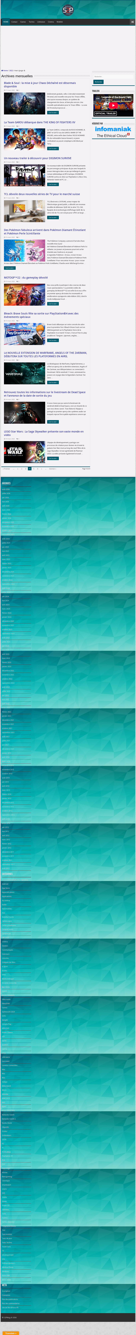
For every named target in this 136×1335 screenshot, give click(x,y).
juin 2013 (5, 782)
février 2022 (6, 712)
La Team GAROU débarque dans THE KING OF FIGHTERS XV (39, 122)
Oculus (4, 1131)
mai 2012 (5, 831)
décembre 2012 (8, 802)
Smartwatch (6, 1185)
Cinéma (51, 22)
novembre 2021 (8, 724)
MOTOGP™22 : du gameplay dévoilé (26, 277)
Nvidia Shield (7, 1123)
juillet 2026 (6, 493)
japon (4, 1041)
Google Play (6, 1024)
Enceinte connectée (9, 983)
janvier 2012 (6, 848)
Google (5, 1020)
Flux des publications (10, 1299)
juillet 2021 (6, 741)
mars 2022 (6, 708)
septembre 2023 (8, 634)
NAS (3, 1102)
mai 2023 (5, 650)
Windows (5, 1271)
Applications (6, 896)
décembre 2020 (8, 749)
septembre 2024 (8, 584)
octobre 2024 (7, 580)
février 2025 (6, 563)
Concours (5, 954)
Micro (4, 1090)
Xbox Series (6, 1280)
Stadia (4, 1197)
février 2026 (6, 514)
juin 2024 (5, 596)
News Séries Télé (8, 1111)
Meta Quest (6, 1086)
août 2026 (6, 489)
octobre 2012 (7, 811)
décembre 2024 (8, 572)
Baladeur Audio (8, 917)
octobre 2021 (7, 728)
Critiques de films (8, 962)
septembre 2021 (8, 732)
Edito (4, 975)
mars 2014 (6, 761)
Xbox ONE (6, 1276)
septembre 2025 (8, 535)
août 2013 (6, 778)
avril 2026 (5, 506)
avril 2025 (5, 555)
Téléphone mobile (9, 1226)
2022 (11, 71)
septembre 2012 (8, 815)
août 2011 (6, 868)
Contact (14, 22)
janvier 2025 (6, 568)
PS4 (3, 1160)
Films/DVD (6, 1004)
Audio (4, 905)
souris (4, 1189)
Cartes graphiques (9, 925)
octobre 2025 (7, 531)
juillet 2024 (6, 592)
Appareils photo (8, 892)
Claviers (5, 946)
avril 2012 (5, 835)
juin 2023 (5, 646)
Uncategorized (7, 1255)
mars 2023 (6, 658)
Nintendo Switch (8, 1115)
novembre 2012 (8, 807)
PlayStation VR (7, 1156)
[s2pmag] (68, 9)
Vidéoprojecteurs (8, 1263)
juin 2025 (5, 547)
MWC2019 (6, 1098)
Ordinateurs (6, 1135)
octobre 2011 (7, 860)
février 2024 (6, 613)
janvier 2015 (6, 753)
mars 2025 (6, 559)
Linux (4, 1053)
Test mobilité (7, 1234)
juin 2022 (5, 695)
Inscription (6, 1291)
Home (5, 71)
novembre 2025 (8, 526)
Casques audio (7, 929)
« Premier (6, 469)
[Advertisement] (68, 47)
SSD (3, 1193)
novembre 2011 (8, 856)
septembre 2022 (8, 683)
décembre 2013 (8, 765)
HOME (5, 22)
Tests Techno (7, 1243)
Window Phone (7, 1267)
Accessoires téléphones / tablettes (15, 880)
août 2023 (6, 638)
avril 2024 (5, 605)
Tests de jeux (7, 1238)
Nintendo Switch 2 (9, 1119)
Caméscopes (7, 921)
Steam (4, 1201)
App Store (6, 888)
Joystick (5, 1045)
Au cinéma (6, 900)
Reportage (6, 1168)
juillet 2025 (6, 543)
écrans (4, 971)
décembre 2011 (8, 852)
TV (3, 1251)
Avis (3, 913)
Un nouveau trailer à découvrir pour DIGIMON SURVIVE (37, 158)
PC (3, 1144)
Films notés (6, 999)
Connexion (6, 1295)
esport (4, 991)
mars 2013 (6, 790)
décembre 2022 (8, 671)
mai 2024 (5, 601)
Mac (3, 1069)
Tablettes (5, 1210)
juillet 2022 (6, 691)
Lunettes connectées (9, 1065)
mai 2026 (5, 502)
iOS (3, 1036)
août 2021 (6, 737)
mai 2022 (5, 699)
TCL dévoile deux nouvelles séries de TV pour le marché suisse (42, 194)
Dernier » (52, 469)
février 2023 (6, 662)
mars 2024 (6, 609)
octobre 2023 (7, 629)
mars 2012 (6, 840)
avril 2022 (5, 704)
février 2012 (6, 844)
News (4, 1107)
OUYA (4, 1140)
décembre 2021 (8, 720)
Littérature (41, 22)
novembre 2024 (8, 576)
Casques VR (6, 933)
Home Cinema (7, 1032)
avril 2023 (5, 654)
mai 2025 (5, 551)
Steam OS (5, 1205)
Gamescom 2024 (8, 1012)
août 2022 (6, 687)
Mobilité (60, 22)
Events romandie (8, 995)
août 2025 (6, 539)
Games (23, 22)
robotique (6, 1181)
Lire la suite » (53, 113)
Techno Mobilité (8, 1222)
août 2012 (6, 819)
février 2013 (6, 794)
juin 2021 (5, 745)
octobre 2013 (7, 774)
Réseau (4, 1172)
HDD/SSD (5, 1028)
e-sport (5, 966)
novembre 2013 (8, 770)
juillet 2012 (6, 823)
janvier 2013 (6, 798)
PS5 (3, 1164)
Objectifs (5, 1127)
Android (5, 884)
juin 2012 (5, 827)
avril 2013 (5, 786)
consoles (5, 958)
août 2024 (6, 588)
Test (3, 1230)
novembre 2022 (8, 675)
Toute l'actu (6, 1247)
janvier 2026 (6, 518)
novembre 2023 (8, 625)
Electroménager (8, 979)
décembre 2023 (8, 621)
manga (4, 1082)
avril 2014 (5, 757)
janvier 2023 (6, 667)
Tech (4, 1214)
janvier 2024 (6, 617)
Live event (5, 1061)
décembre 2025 (8, 522)
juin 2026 (5, 498)
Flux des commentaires (11, 1303)
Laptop (4, 1049)
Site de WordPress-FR (10, 1308)
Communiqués (7, 950)
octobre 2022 (7, 679)
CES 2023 (5, 938)
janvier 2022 (6, 716)
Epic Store (6, 987)
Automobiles (7, 909)
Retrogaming (7, 1177)
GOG (4, 1016)
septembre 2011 (8, 864)
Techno (31, 22)
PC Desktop (6, 1152)
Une (3, 1259)
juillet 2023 (6, 642)
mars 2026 (6, 510)
